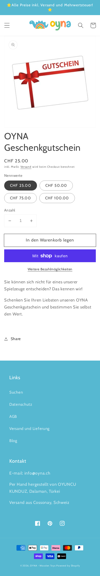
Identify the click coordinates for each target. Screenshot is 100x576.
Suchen (16, 392)
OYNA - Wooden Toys (42, 565)
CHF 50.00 (56, 185)
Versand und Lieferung (29, 428)
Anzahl (9, 210)
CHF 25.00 (20, 185)
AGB (13, 416)
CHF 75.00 (20, 198)
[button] (7, 25)
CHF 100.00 (57, 198)
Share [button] (16, 338)
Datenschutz (20, 404)
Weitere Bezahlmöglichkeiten (50, 269)
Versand (25, 166)
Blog (13, 440)
